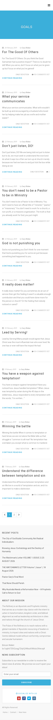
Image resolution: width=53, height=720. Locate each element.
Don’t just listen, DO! (17, 146)
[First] (4, 514)
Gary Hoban (26, 48)
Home (5, 712)
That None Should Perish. (13, 583)
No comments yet (41, 75)
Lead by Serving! (14, 332)
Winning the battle (16, 426)
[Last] (18, 514)
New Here (22, 712)
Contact (13, 712)
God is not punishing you (21, 243)
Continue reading (12, 78)
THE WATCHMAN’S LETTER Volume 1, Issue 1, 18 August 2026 (24, 569)
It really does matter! (18, 284)
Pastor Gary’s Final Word (12, 577)
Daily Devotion (22, 75)
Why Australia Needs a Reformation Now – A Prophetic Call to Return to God (26, 591)
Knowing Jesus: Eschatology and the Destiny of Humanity (23, 550)
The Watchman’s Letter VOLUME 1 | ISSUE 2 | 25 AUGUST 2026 (23, 559)
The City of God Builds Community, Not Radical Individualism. (22, 540)
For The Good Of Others (20, 52)
